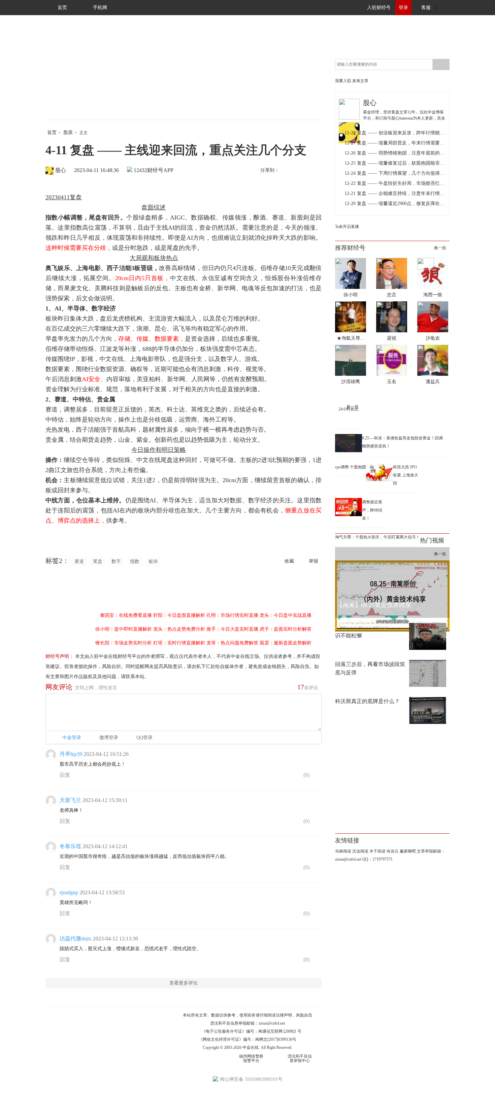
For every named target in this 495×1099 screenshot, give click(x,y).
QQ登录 (144, 737)
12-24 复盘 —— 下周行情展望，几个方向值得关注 (395, 173)
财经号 (63, 74)
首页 (62, 7)
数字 (116, 561)
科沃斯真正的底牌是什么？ (367, 701)
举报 (313, 561)
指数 (134, 561)
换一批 (440, 247)
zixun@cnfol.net (272, 1023)
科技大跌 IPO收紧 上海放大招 (405, 475)
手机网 (100, 7)
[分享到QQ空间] (315, 170)
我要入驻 (343, 80)
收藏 (289, 561)
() (305, 775)
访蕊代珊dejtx (76, 938)
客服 (426, 7)
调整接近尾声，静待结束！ (372, 510)
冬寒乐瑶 (70, 846)
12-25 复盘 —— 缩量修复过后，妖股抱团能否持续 (395, 163)
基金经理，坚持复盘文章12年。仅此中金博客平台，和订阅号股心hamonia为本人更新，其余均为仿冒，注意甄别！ (404, 118)
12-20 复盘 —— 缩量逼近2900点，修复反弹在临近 (395, 203)
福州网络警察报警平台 (251, 1058)
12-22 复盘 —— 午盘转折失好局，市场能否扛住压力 (395, 183)
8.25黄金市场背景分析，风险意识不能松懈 (372, 631)
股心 (60, 170)
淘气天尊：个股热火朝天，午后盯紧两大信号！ (377, 537)
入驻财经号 (379, 7)
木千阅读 (377, 851)
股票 (68, 132)
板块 (153, 561)
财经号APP (160, 170)
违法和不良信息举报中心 (300, 1058)
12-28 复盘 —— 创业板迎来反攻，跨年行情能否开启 (395, 132)
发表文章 (360, 80)
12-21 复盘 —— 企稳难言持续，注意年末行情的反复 (395, 193)
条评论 (307, 687)
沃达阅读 (360, 851)
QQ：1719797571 (377, 859)
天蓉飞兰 (70, 800)
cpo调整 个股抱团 (350, 467)
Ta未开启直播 (347, 226)
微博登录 (108, 737)
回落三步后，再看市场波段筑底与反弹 (370, 668)
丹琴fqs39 (71, 754)
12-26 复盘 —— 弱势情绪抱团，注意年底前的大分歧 (395, 153)
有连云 (393, 851)
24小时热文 (348, 409)
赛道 (79, 561)
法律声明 (284, 1015)
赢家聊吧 (408, 851)
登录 (403, 7)
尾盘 (97, 561)
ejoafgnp (69, 892)
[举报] (316, 776)
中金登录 (71, 737)
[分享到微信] (301, 170)
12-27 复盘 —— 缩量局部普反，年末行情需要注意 (395, 142)
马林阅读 (343, 851)
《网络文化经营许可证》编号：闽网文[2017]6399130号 (247, 1039)
